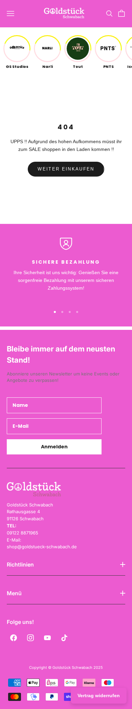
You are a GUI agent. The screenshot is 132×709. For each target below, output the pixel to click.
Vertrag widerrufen (99, 695)
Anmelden (54, 446)
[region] (66, 269)
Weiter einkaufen (66, 169)
